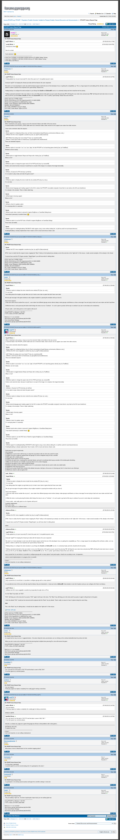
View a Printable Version (11, 823)
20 (30, 24)
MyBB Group (21, 834)
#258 (115, 114)
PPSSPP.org (13, 831)
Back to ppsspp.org (9, 11)
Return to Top (19, 831)
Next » (37, 24)
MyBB (10, 834)
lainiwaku (7, 757)
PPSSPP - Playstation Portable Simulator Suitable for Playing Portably (35, 20)
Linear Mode (113, 26)
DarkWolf (7, 662)
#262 (115, 567)
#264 (115, 659)
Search (92, 13)
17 (22, 24)
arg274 (38, 327)
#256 (115, 29)
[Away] (15, 330)
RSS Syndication (41, 831)
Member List (100, 13)
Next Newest (15, 815)
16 (19, 24)
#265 (115, 677)
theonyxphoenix (9, 741)
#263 (115, 628)
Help (114, 13)
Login (14, 16)
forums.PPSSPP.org (9, 20)
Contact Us (7, 831)
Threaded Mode (105, 26)
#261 (115, 327)
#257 (115, 66)
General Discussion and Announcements (66, 20)
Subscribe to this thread (11, 827)
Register (19, 16)
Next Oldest (8, 815)
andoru (6, 680)
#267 (115, 738)
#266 (115, 694)
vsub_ (38, 274)
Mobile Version (34, 831)
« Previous (12, 24)
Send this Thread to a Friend (12, 825)
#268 (115, 754)
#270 (115, 787)
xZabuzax (39, 66)
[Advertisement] (62, 6)
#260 (115, 274)
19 (27, 24)
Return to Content (26, 831)
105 (34, 24)
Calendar (108, 13)
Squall (6, 116)
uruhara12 (7, 774)
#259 (115, 236)
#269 (115, 772)
